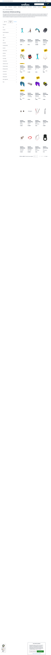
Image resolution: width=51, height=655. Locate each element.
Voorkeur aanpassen (33, 651)
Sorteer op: (10, 22)
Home (4, 9)
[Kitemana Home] (25, 4)
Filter (6, 21)
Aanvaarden (40, 651)
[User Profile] (45, 4)
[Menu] (5, 644)
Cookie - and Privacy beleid (37, 653)
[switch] (3, 651)
